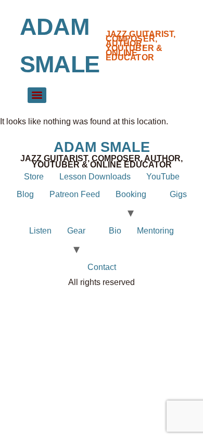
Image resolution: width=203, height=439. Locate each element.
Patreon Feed (74, 194)
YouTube (163, 176)
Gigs (178, 194)
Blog (25, 194)
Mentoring (155, 230)
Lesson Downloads (95, 176)
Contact (101, 267)
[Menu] (37, 95)
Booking (131, 194)
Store (34, 176)
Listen (40, 230)
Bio (115, 230)
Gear (76, 230)
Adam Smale (102, 147)
